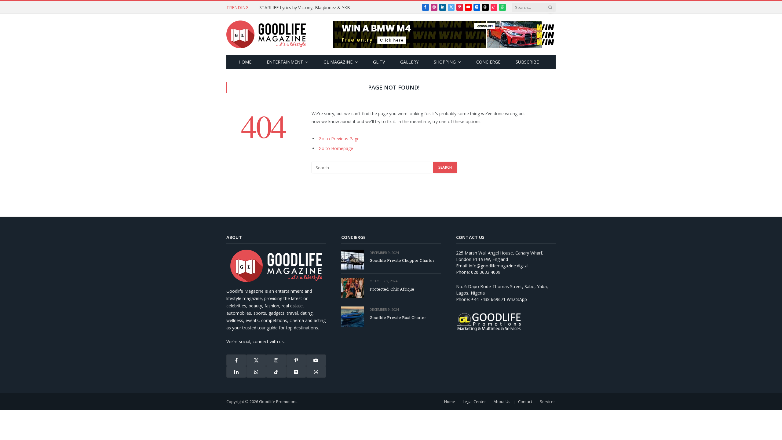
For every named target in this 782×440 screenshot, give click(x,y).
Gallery (409, 62)
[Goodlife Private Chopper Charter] (352, 260)
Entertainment (285, 62)
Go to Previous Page (339, 138)
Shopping (445, 62)
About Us (502, 401)
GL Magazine (338, 62)
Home (245, 62)
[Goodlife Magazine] (266, 34)
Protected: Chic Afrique (392, 289)
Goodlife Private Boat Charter (398, 317)
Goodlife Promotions (278, 401)
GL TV (379, 62)
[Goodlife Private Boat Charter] (352, 316)
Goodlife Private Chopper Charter (402, 260)
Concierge (488, 62)
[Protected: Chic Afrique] (352, 288)
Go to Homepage (336, 148)
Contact (525, 401)
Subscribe (527, 62)
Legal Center (474, 401)
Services (548, 401)
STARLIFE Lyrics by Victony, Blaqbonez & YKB (304, 7)
